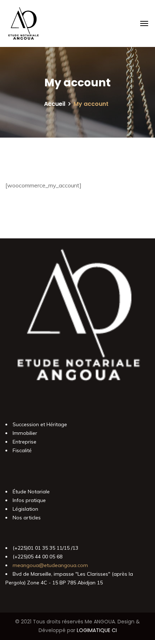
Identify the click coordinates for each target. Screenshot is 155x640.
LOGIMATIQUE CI (97, 630)
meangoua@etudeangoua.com (50, 565)
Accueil (54, 104)
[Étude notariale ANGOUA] (23, 23)
